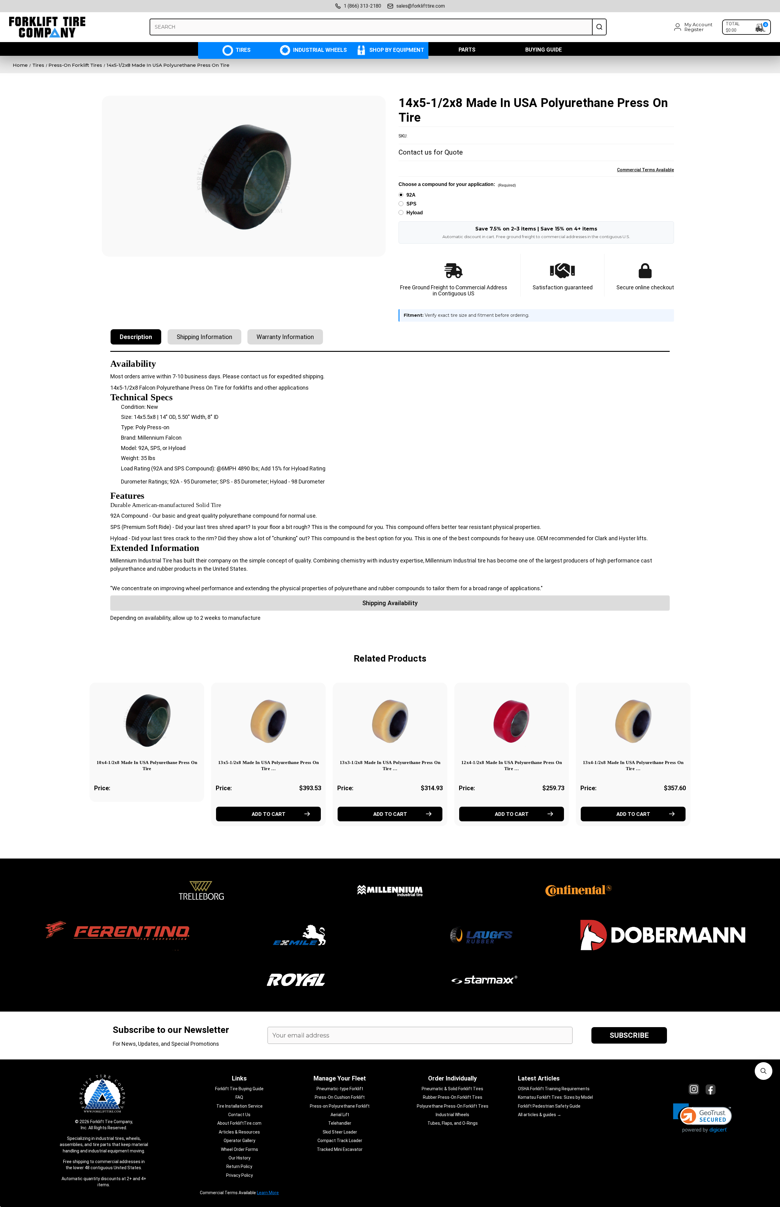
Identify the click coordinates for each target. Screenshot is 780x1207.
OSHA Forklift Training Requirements (554, 1088)
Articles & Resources (239, 1132)
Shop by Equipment (396, 50)
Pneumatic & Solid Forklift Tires (452, 1088)
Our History (239, 1157)
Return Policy (239, 1166)
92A (411, 195)
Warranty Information (285, 337)
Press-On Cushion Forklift (340, 1097)
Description (136, 337)
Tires (242, 50)
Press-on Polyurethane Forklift (340, 1106)
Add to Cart (268, 814)
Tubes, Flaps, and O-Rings (452, 1123)
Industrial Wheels (319, 50)
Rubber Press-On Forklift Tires (452, 1097)
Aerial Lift (340, 1114)
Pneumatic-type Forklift (340, 1088)
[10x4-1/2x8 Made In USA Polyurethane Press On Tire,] (147, 720)
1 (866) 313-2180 (362, 6)
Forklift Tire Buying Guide (239, 1088)
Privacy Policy (239, 1175)
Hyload (414, 212)
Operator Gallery (239, 1140)
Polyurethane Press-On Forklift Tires (452, 1106)
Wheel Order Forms (239, 1149)
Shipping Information (204, 337)
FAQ (239, 1097)
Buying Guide (543, 49)
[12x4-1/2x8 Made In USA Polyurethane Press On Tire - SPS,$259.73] (511, 720)
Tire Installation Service (239, 1106)
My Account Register (698, 27)
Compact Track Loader (339, 1140)
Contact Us (239, 1114)
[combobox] (371, 27)
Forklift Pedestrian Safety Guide (549, 1106)
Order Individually (452, 1078)
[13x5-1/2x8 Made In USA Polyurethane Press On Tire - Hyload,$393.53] (268, 720)
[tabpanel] (147, 750)
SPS (411, 203)
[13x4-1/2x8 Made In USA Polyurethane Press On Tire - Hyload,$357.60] (633, 720)
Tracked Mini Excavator (340, 1149)
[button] (702, 1118)
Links (239, 1078)
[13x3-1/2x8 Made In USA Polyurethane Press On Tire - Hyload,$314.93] (390, 720)
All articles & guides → (539, 1114)
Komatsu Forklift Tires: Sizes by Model (555, 1097)
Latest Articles (539, 1078)
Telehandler (339, 1123)
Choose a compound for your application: (457, 184)
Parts (467, 49)
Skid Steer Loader (340, 1132)
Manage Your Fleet (340, 1078)
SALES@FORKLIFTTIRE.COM (420, 6)
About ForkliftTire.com (239, 1123)
